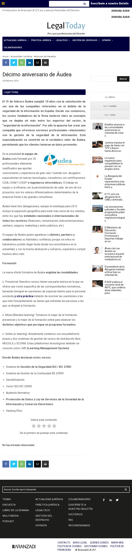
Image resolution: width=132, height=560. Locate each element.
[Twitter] (13, 62)
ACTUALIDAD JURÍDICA (49, 499)
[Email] (37, 62)
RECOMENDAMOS (79, 525)
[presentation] (110, 97)
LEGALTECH (42, 510)
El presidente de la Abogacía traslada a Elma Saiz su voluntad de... (114, 270)
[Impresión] (45, 62)
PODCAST (8, 521)
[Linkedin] (29, 62)
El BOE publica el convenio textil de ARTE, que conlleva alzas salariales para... (115, 287)
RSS (70, 519)
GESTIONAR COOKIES (96, 546)
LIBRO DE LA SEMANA (15, 510)
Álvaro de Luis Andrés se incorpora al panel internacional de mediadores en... (114, 254)
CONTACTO (64, 542)
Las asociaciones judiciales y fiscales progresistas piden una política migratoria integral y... (115, 213)
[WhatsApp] (21, 62)
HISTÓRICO (75, 514)
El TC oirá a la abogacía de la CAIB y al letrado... (114, 197)
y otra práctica (23, 296)
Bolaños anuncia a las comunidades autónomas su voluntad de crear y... (114, 130)
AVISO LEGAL (80, 542)
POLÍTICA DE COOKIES (70, 546)
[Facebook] (5, 62)
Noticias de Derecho (45, 56)
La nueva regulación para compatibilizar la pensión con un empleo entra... (114, 163)
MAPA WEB (117, 542)
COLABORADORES (79, 499)
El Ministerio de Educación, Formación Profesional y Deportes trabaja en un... (114, 234)
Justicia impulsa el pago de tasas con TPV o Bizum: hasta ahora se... (115, 146)
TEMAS (6, 499)
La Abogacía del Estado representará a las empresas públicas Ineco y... (115, 181)
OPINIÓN (41, 525)
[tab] (110, 97)
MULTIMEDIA (10, 515)
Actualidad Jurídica (21, 56)
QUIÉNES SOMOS (99, 542)
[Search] (85, 4)
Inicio (5, 56)
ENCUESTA (8, 504)
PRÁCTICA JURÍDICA (47, 504)
